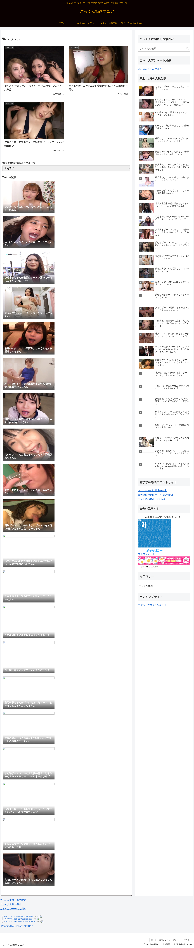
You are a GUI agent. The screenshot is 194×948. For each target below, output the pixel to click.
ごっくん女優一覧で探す (13, 900)
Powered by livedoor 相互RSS (17, 926)
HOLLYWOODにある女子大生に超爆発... (18, 919)
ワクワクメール (146, 554)
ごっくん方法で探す (10, 904)
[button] (187, 48)
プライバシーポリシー (182, 940)
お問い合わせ (164, 940)
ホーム (153, 940)
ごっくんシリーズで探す (13, 908)
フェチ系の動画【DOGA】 (152, 499)
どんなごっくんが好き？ (151, 68)
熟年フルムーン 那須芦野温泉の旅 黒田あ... (19, 916)
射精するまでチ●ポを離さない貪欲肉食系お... (20, 921)
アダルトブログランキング (152, 605)
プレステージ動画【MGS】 (152, 490)
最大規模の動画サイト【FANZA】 (156, 494)
